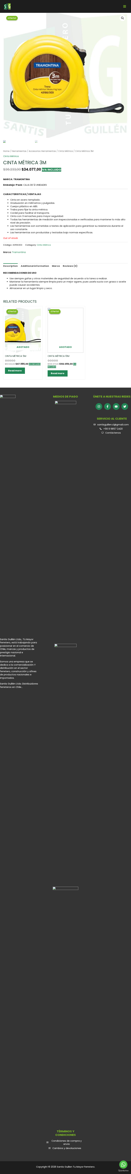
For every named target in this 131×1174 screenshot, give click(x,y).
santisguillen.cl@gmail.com (113, 424)
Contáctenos (113, 432)
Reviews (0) (70, 266)
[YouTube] (116, 406)
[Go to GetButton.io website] (123, 1171)
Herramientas (19, 151)
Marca (56, 266)
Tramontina (19, 252)
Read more (15, 370)
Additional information (35, 266)
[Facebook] (107, 406)
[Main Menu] (124, 6)
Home (6, 151)
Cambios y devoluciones (66, 1148)
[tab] (10, 266)
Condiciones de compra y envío (66, 1142)
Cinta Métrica (65, 151)
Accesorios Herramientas (42, 151)
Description (10, 266)
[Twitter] (124, 406)
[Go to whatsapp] (123, 1165)
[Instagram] (99, 406)
